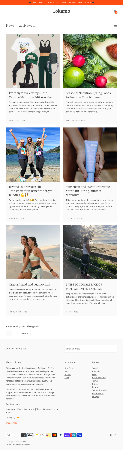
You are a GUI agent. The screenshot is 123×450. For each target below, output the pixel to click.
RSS (115, 25)
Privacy (95, 384)
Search (95, 368)
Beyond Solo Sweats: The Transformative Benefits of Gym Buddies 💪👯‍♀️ (30, 191)
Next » (25, 333)
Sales (66, 377)
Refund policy (98, 393)
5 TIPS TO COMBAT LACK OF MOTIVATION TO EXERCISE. (84, 286)
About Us (96, 371)
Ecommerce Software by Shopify (18, 445)
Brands (67, 374)
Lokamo (23, 441)
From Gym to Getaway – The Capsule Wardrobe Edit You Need (31, 95)
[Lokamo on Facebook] (111, 434)
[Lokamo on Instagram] (115, 434)
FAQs (94, 374)
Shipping (96, 396)
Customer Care (99, 377)
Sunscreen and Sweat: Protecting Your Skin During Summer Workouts (88, 191)
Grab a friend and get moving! (29, 284)
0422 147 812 (11, 423)
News (10, 25)
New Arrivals (69, 368)
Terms (95, 380)
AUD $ (9, 435)
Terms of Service (99, 390)
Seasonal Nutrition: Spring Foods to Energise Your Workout (88, 95)
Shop (66, 371)
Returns (95, 387)
